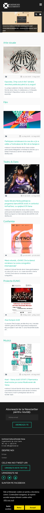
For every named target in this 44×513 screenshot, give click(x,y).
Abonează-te (22, 425)
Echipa (4, 454)
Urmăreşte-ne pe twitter (16, 468)
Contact (4, 458)
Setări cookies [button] (8, 507)
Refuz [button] (19, 507)
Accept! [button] (33, 507)
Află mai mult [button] (9, 500)
